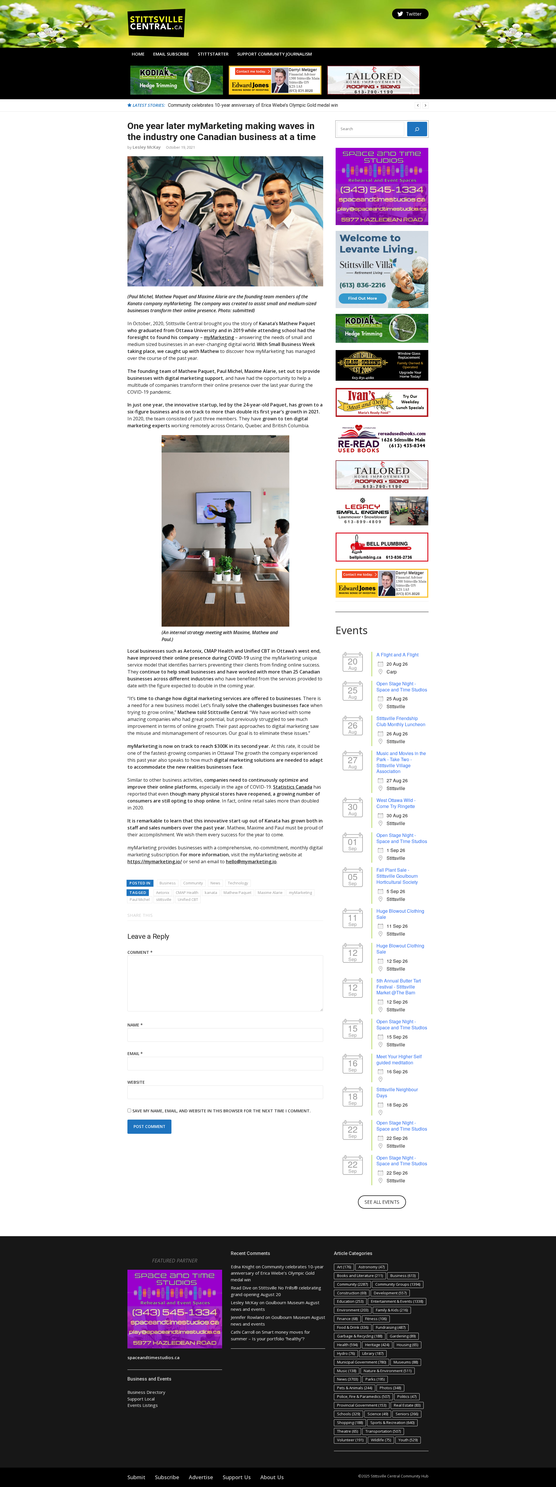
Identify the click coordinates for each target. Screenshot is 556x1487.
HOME (138, 54)
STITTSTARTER (213, 54)
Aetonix (162, 892)
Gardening (403, 1336)
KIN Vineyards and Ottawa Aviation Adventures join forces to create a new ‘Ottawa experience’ (263, 105)
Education (350, 1301)
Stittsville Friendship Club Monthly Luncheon (400, 721)
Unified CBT (188, 899)
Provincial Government (361, 1405)
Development (390, 1292)
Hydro (346, 1353)
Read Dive (241, 1288)
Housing (407, 1344)
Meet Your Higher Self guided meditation (399, 1059)
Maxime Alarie (270, 892)
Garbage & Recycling (359, 1336)
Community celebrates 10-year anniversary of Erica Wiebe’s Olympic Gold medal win (277, 1273)
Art (344, 1266)
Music (346, 1370)
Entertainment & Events (397, 1301)
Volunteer (350, 1439)
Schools (348, 1413)
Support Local (141, 1399)
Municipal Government (361, 1362)
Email (135, 1053)
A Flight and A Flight (397, 654)
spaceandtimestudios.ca (153, 1357)
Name (135, 1025)
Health (347, 1344)
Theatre (347, 1431)
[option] (298, 105)
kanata (211, 892)
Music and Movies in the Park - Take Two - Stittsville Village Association (401, 762)
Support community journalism (274, 54)
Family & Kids (392, 1310)
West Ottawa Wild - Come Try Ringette (396, 803)
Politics (406, 1396)
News (215, 883)
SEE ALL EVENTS (382, 1202)
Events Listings (142, 1405)
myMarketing (219, 337)
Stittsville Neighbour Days (397, 1092)
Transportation (383, 1431)
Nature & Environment (387, 1370)
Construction (351, 1292)
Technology (238, 883)
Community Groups (397, 1284)
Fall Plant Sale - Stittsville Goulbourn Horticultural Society (397, 875)
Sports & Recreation (392, 1422)
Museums (406, 1362)
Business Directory (146, 1392)
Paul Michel (140, 899)
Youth (408, 1439)
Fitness (376, 1318)
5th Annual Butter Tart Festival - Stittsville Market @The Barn (398, 986)
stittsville (163, 899)
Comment (140, 952)
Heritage (377, 1344)
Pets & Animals (354, 1387)
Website (136, 1082)
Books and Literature (360, 1275)
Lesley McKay (147, 147)
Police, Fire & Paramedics (363, 1396)
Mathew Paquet (237, 892)
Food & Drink (352, 1327)
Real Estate (407, 1405)
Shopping (350, 1422)
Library (372, 1353)
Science (377, 1413)
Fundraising (390, 1327)
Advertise (201, 1477)
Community (193, 883)
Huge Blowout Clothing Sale (400, 914)
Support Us (237, 1477)
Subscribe (167, 1477)
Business (168, 883)
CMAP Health (187, 892)
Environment (352, 1310)
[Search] (417, 129)
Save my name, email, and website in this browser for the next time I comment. (221, 1111)
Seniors (407, 1413)
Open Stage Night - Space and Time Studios (401, 686)
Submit (136, 1477)
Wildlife (381, 1439)
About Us (272, 1477)
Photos (390, 1387)
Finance (347, 1318)
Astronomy (372, 1266)
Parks (375, 1379)
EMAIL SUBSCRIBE (171, 54)
